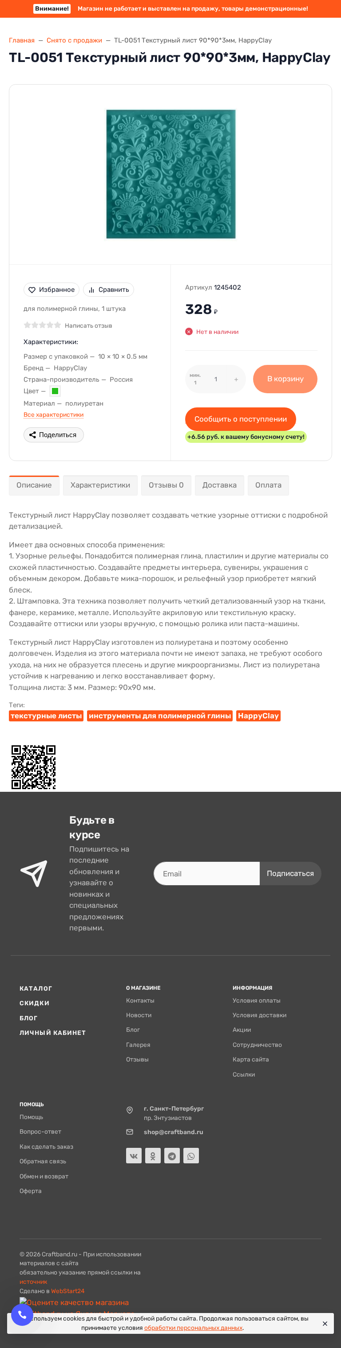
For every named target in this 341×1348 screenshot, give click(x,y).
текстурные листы (46, 715)
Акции (242, 1029)
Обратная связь (43, 1161)
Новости (138, 1015)
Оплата (268, 484)
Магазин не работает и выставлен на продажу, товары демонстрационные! (171, 8)
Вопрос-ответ (40, 1131)
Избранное (57, 290)
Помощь (31, 1116)
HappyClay (258, 715)
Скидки (35, 1003)
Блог (29, 1018)
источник (33, 1281)
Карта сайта (251, 1059)
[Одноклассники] (153, 1155)
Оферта (31, 1190)
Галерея (138, 1044)
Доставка (219, 484)
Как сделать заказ (46, 1146)
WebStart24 (68, 1290)
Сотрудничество (257, 1044)
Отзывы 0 (166, 484)
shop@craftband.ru (173, 1131)
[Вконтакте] (134, 1155)
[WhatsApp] (191, 1155)
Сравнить (114, 290)
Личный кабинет (53, 1032)
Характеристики (100, 484)
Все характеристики (53, 414)
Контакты (140, 1000)
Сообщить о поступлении (240, 418)
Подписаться (290, 873)
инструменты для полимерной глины (160, 715)
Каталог (36, 988)
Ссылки (244, 1074)
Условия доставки (259, 1015)
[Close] (323, 1323)
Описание (34, 484)
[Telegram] (172, 1155)
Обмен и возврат (44, 1176)
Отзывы (137, 1059)
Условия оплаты (257, 1000)
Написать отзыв (88, 325)
